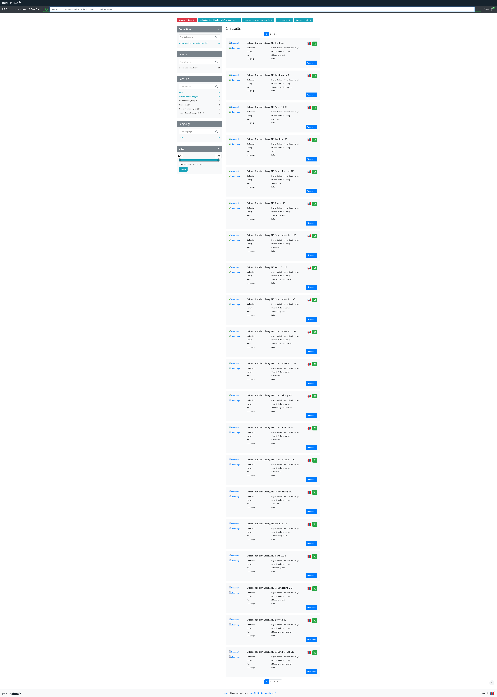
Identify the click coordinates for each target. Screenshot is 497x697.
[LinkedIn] (124, 3)
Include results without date (192, 164)
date (199, 148)
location (199, 79)
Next (277, 34)
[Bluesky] (128, 3)
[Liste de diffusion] (120, 3)
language (199, 124)
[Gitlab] (145, 3)
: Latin (303, 20)
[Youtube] (137, 3)
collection (199, 29)
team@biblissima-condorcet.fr (262, 693)
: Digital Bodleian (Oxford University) (219, 20)
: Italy (284, 20)
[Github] (141, 3)
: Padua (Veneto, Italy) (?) (258, 20)
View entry (311, 63)
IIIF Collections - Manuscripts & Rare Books (21, 9)
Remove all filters (187, 20)
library (199, 54)
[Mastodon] (132, 3)
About (486, 9)
